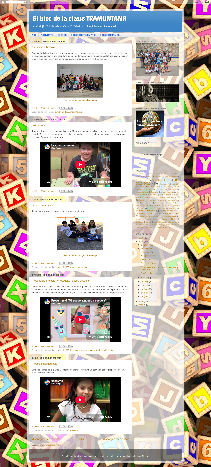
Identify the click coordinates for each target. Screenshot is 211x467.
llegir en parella (173, 197)
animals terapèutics (154, 174)
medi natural (146, 203)
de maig (145, 281)
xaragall (159, 227)
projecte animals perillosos (150, 214)
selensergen (115, 456)
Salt (173, 219)
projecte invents (172, 213)
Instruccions (39, 125)
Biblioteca (157, 176)
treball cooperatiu (172, 225)
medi (137, 203)
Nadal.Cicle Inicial (165, 205)
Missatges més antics (115, 439)
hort (178, 192)
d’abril (144, 285)
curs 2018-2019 (160, 180)
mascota (74, 112)
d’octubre (145, 252)
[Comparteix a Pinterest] (71, 108)
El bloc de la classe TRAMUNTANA (79, 18)
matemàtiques (172, 200)
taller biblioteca (159, 222)
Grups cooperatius (42, 205)
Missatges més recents (46, 439)
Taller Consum (143, 225)
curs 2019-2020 (62, 112)
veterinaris (150, 227)
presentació (173, 208)
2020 (141, 238)
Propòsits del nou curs (44, 363)
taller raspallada (157, 225)
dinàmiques (164, 184)
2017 (141, 305)
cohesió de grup (171, 176)
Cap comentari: (48, 108)
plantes (176, 205)
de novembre (147, 249)
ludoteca (152, 200)
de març (145, 289)
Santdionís (139, 222)
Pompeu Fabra (161, 208)
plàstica (141, 208)
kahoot (161, 197)
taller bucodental (173, 222)
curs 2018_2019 (142, 180)
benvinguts (147, 176)
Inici (81, 439)
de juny (144, 278)
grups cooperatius (78, 267)
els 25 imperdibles (153, 186)
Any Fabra (168, 174)
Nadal (154, 205)
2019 (141, 242)
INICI (33, 35)
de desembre (147, 245)
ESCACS (62, 35)
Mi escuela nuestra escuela (82, 350)
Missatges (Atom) (54, 445)
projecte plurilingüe (105, 350)
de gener (145, 296)
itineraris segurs (165, 195)
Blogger (145, 456)
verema (141, 227)
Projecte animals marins (169, 211)
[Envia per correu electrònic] (60, 108)
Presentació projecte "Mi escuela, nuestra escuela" (61, 280)
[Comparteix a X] (66, 108)
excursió (160, 189)
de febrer (145, 293)
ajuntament (139, 174)
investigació (152, 195)
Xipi (81, 112)
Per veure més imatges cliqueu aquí (80, 100)
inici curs (74, 430)
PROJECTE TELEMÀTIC (83, 35)
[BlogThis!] (63, 108)
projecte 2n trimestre (145, 211)
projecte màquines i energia (148, 216)
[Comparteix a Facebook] (69, 108)
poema (150, 208)
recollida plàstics (151, 219)
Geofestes (154, 192)
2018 (141, 301)
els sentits (167, 186)
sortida (148, 222)
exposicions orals (142, 192)
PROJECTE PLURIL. (110, 35)
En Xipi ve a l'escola (43, 47)
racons (138, 219)
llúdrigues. (141, 200)
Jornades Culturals (149, 197)
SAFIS (164, 219)
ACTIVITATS (47, 35)
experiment (172, 189)
